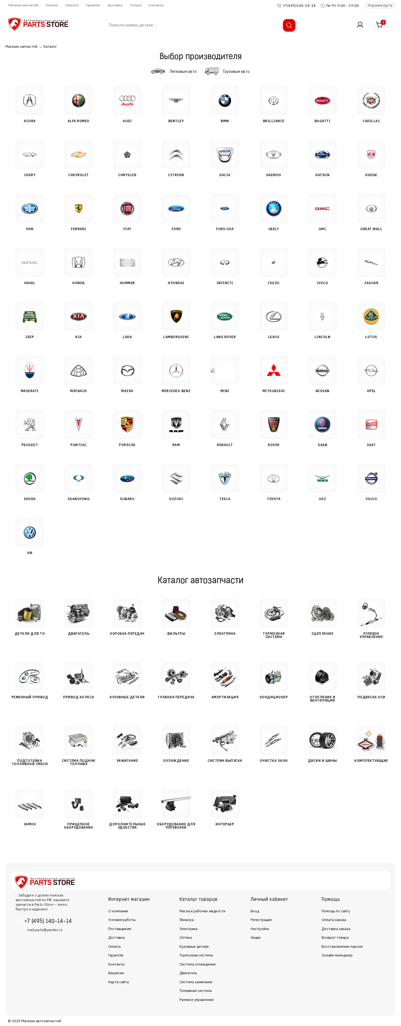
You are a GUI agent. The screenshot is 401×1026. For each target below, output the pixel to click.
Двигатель (188, 973)
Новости (72, 5)
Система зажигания (195, 982)
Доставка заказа (336, 928)
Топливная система (195, 990)
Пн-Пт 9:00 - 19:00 (342, 5)
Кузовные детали (194, 946)
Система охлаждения (197, 964)
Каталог (52, 5)
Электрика (188, 928)
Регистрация (261, 919)
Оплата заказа (334, 919)
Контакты (156, 5)
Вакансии (116, 973)
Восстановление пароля (342, 946)
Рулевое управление (196, 999)
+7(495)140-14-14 (299, 5)
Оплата (135, 5)
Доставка (114, 5)
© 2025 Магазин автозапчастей (34, 1021)
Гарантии (93, 5)
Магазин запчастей (23, 5)
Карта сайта (118, 982)
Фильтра (186, 919)
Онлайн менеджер (337, 955)
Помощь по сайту (336, 911)
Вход (255, 911)
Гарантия (115, 955)
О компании (118, 911)
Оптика (185, 937)
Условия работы (122, 919)
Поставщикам (119, 928)
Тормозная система (196, 955)
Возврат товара (335, 937)
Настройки (260, 928)
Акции (256, 937)
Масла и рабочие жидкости (202, 911)
